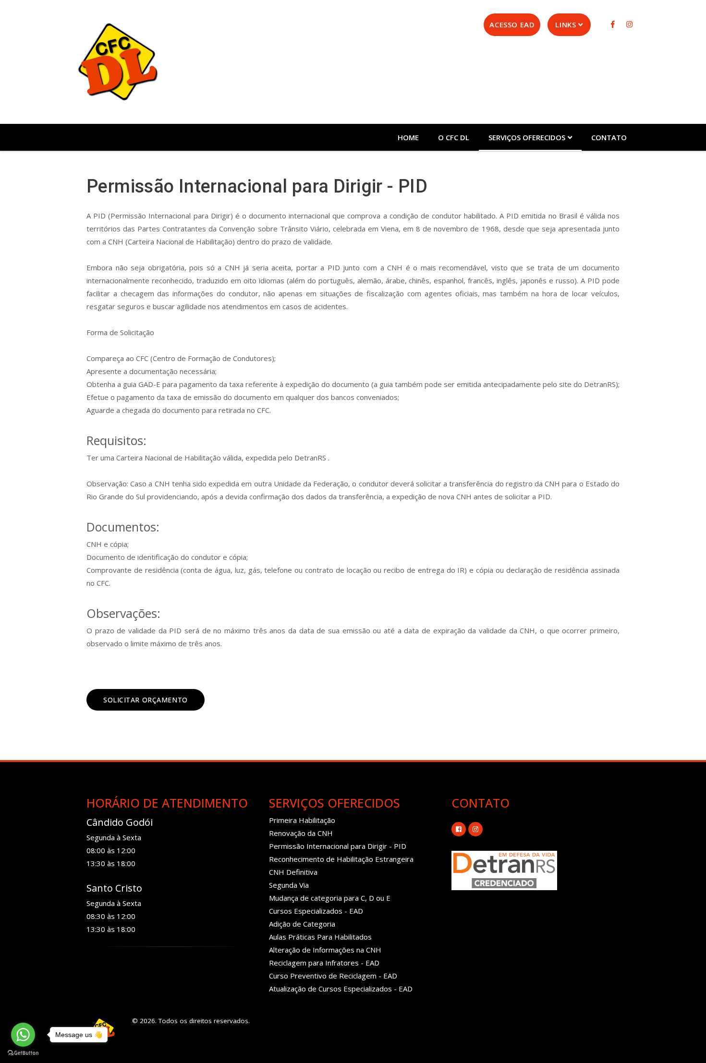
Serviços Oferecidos (526, 137)
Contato (609, 137)
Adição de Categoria (302, 924)
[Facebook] (614, 24)
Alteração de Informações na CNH (325, 949)
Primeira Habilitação (302, 820)
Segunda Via (289, 885)
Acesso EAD (512, 24)
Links (565, 24)
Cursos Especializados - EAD (316, 911)
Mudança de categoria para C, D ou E (329, 898)
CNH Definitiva (293, 872)
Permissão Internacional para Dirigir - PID (337, 846)
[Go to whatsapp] (23, 1035)
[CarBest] (118, 61)
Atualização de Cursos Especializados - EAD (341, 988)
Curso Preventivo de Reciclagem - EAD (333, 975)
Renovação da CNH (301, 833)
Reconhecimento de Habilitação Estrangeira (341, 859)
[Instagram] (629, 24)
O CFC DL (453, 137)
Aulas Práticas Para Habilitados (320, 937)
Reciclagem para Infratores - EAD (324, 962)
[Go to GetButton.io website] (23, 1053)
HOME (408, 137)
